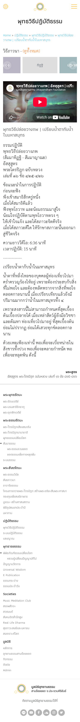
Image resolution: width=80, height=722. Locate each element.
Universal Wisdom (14, 569)
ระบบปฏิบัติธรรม (12, 533)
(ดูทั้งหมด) (31, 50)
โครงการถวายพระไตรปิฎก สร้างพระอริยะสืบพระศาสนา (35, 491)
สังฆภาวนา (9, 480)
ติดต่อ (6, 664)
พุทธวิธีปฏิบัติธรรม (43, 35)
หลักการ (7, 648)
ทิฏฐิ (40, 65)
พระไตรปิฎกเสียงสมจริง (17, 426)
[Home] (40, 6)
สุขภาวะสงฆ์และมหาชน (16, 628)
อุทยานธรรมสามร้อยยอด (17, 653)
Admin (7, 670)
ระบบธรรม (9, 460)
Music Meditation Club (17, 600)
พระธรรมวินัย (11, 474)
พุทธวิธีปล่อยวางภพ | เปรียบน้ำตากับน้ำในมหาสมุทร (38, 37)
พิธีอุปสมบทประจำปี (14, 507)
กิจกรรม (8, 659)
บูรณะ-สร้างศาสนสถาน (16, 502)
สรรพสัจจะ (9, 606)
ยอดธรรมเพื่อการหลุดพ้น (21, 454)
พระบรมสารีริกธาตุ (14, 406)
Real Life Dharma (14, 622)
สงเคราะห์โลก (11, 633)
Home (7, 35)
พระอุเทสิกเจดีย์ (12, 412)
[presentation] (7, 65)
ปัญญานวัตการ (12, 564)
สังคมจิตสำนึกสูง (12, 617)
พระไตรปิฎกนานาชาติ (15, 432)
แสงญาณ (8, 538)
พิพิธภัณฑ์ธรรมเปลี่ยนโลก (17, 553)
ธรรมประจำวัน (11, 586)
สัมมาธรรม (9, 443)
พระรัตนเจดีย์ (10, 401)
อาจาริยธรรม (10, 485)
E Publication (11, 575)
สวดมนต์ (8, 611)
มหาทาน (7, 513)
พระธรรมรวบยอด (17, 449)
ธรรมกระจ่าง (10, 580)
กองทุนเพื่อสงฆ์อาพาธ (15, 496)
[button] (74, 6)
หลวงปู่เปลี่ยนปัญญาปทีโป (22, 558)
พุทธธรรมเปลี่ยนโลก (14, 437)
